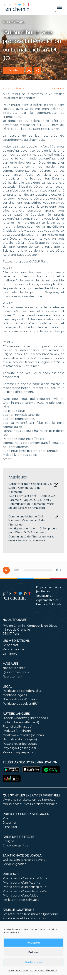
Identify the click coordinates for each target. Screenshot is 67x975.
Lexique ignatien (14, 864)
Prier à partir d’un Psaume (21, 882)
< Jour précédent (15, 88)
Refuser (33, 952)
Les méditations (16, 640)
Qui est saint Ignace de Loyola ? (25, 859)
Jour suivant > (54, 88)
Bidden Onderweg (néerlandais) (26, 718)
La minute (10, 653)
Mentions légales (15, 695)
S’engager (10, 827)
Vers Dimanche (13, 649)
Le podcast (10, 645)
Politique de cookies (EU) (20, 703)
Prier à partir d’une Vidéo (20, 895)
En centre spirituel (16, 845)
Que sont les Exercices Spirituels (31, 795)
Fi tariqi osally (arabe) (17, 726)
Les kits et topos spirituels (21, 900)
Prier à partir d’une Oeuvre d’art (26, 891)
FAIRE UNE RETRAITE (18, 837)
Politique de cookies (18, 970)
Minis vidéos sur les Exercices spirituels (30, 804)
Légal (7, 686)
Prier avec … (13, 874)
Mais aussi (11, 663)
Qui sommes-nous (16, 672)
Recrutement (13, 676)
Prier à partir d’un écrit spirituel (25, 887)
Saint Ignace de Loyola (22, 855)
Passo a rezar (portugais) (20, 743)
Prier (6, 818)
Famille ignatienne (18, 910)
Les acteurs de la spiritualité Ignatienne (31, 914)
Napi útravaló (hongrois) (20, 739)
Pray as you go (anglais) (19, 748)
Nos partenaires (14, 668)
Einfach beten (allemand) (21, 722)
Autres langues (16, 713)
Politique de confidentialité (43, 970)
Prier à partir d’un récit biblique (25, 878)
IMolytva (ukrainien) (17, 731)
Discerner (9, 822)
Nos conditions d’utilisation (21, 699)
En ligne (8, 841)
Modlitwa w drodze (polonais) (24, 735)
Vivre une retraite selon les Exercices (29, 799)
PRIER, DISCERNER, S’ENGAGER (26, 814)
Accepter (33, 942)
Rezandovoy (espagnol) (19, 752)
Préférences (33, 962)
